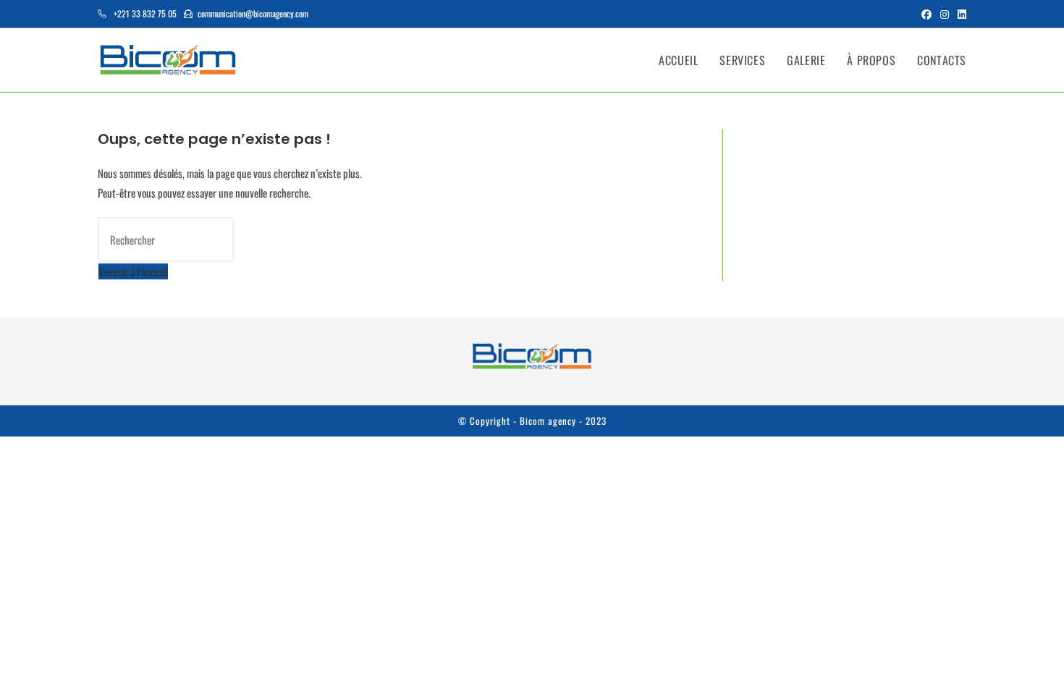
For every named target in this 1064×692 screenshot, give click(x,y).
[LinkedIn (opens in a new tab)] (959, 14)
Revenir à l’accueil (133, 271)
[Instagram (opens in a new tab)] (944, 14)
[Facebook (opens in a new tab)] (926, 14)
